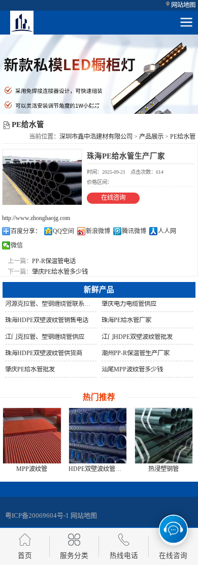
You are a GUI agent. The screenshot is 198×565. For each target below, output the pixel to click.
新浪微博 (98, 231)
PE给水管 (182, 136)
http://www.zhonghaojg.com (36, 218)
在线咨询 (113, 197)
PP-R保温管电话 (54, 261)
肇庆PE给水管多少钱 (60, 271)
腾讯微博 (134, 231)
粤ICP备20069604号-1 (37, 515)
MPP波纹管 (31, 469)
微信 (17, 245)
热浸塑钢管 (163, 469)
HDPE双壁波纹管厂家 (98, 469)
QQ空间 (63, 231)
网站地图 (183, 5)
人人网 (167, 231)
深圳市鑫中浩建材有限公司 (96, 136)
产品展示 (151, 136)
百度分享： (26, 231)
